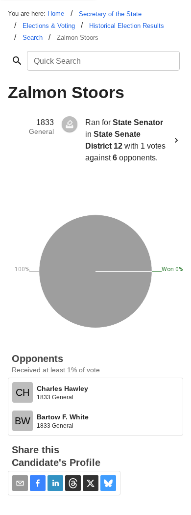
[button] (38, 483)
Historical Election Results (126, 25)
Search (33, 37)
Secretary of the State (110, 14)
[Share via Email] (20, 483)
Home (56, 13)
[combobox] (102, 61)
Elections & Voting (49, 25)
